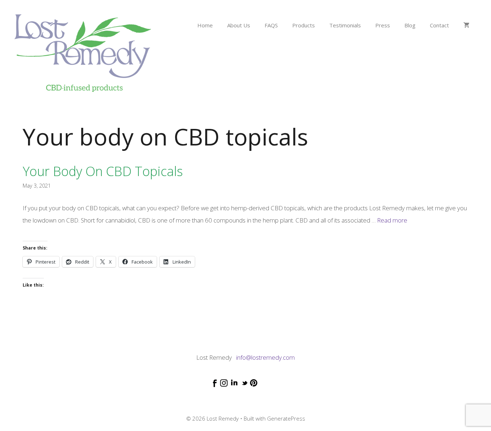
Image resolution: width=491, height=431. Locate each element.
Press (382, 25)
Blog (410, 25)
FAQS (271, 25)
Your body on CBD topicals (103, 171)
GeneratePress (286, 418)
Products (303, 25)
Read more (392, 220)
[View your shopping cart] (466, 25)
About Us (238, 25)
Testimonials (345, 25)
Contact (439, 25)
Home (205, 25)
